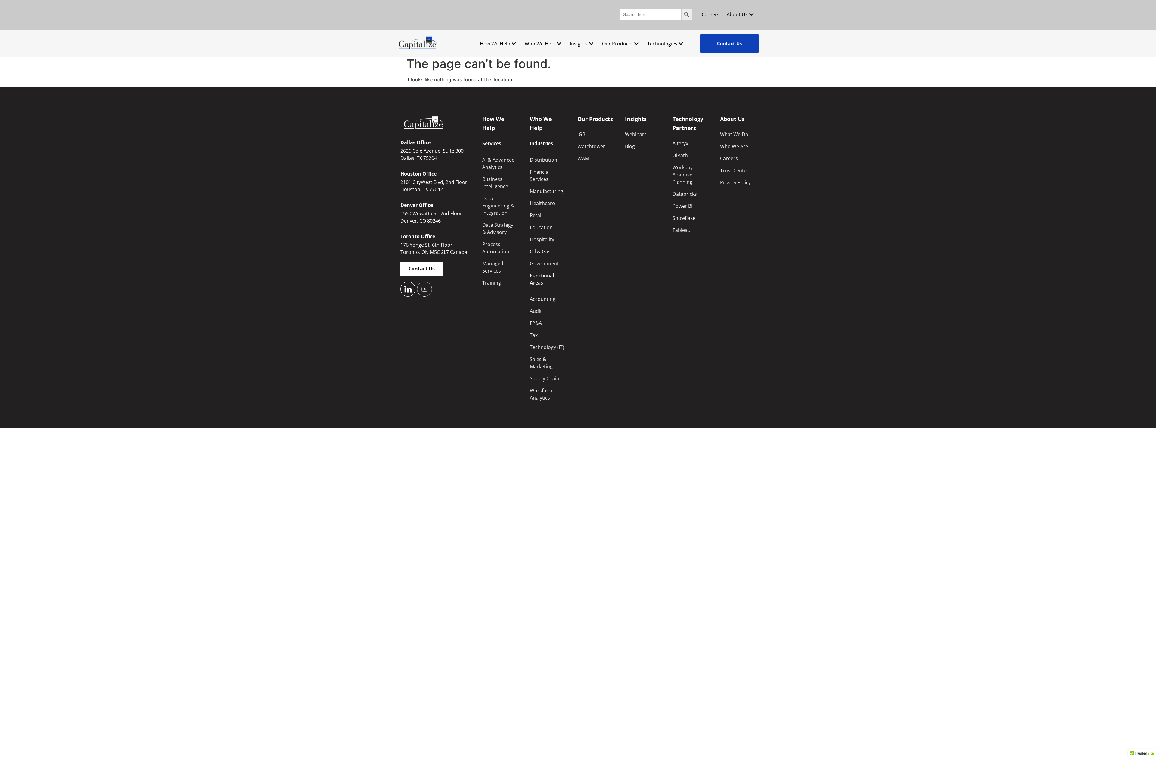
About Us (737, 14)
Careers (710, 14)
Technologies (662, 43)
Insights (579, 43)
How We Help (495, 43)
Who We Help (540, 43)
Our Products (617, 43)
